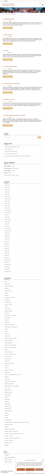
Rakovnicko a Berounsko (10, 381)
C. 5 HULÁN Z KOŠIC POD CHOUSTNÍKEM (11, 83)
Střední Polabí (8, 408)
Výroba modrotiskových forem (11, 151)
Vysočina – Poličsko (9, 440)
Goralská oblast (8, 302)
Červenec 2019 (8, 219)
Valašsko (6, 426)
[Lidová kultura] (8, 4)
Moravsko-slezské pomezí (10, 354)
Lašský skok (7, 333)
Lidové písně (7, 336)
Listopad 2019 (7, 212)
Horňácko (7, 306)
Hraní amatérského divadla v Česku (12, 146)
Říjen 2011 (7, 262)
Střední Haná (7, 404)
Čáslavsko (7, 288)
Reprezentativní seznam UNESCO (12, 386)
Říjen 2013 (7, 255)
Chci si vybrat (39, 469)
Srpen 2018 (7, 232)
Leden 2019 (7, 226)
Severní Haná (7, 388)
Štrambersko (7, 399)
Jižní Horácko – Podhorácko (10, 315)
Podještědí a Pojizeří (9, 370)
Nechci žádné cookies (30, 469)
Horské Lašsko (8, 308)
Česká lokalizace (8, 461)
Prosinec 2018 (8, 228)
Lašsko (6, 331)
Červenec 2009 (8, 264)
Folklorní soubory (15, 168)
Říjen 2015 (7, 251)
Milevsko (6, 349)
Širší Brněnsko (8, 395)
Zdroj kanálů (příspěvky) (10, 457)
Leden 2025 (7, 187)
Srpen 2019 (7, 217)
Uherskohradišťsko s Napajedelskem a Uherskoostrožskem (17, 422)
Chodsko (6, 295)
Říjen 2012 (7, 257)
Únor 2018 (7, 237)
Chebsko (6, 292)
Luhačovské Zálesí (8, 340)
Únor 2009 (7, 269)
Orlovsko (6, 365)
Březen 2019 (7, 221)
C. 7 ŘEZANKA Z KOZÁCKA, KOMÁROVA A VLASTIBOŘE (14, 115)
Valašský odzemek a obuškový (11, 431)
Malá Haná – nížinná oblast (10, 347)
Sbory (13, 166)
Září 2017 (7, 244)
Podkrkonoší (7, 372)
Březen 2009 (7, 266)
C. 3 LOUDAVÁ (6, 50)
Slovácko (7, 397)
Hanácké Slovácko (8, 304)
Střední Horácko (8, 406)
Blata (6, 281)
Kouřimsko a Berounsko (10, 324)
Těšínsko (7, 415)
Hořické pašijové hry (9, 149)
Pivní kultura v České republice (11, 153)
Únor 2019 (7, 223)
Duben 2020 (7, 205)
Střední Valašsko (8, 410)
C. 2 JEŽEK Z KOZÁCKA (7, 34)
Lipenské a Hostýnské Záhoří (11, 338)
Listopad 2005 (7, 271)
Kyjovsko (7, 329)
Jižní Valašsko (8, 317)
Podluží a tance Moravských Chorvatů (12, 374)
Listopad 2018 (7, 230)
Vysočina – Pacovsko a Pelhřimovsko (12, 438)
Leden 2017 (7, 246)
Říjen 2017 (7, 242)
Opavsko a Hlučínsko (9, 363)
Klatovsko (7, 320)
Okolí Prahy (7, 361)
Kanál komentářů (8, 459)
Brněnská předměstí (9, 286)
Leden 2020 (7, 207)
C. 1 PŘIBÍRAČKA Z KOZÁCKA (8, 19)
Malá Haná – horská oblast (10, 345)
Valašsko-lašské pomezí (10, 429)
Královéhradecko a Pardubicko (11, 326)
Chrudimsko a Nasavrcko (10, 297)
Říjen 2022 (7, 194)
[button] (42, 460)
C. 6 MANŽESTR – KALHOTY (8, 99)
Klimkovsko (7, 322)
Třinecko (6, 417)
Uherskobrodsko (8, 420)
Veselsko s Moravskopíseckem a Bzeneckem (14, 433)
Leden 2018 (7, 239)
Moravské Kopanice (9, 351)
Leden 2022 (7, 196)
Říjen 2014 (7, 253)
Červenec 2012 (8, 260)
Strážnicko (7, 401)
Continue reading (7, 27)
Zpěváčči (6, 445)
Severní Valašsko (8, 392)
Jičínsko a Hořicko (8, 311)
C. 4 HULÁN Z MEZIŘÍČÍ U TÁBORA (10, 66)
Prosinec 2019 (8, 210)
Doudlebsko (7, 299)
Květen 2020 (7, 203)
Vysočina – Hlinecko (9, 435)
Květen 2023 (7, 192)
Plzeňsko (7, 367)
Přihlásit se (7, 455)
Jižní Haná (7, 313)
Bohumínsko (7, 283)
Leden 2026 (7, 185)
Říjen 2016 (7, 248)
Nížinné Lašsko (8, 358)
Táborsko (10, 36)
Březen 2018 (7, 235)
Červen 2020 (7, 201)
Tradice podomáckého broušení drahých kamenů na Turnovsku (17, 156)
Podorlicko (7, 376)
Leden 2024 (7, 189)
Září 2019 (7, 214)
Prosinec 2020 (8, 198)
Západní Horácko (8, 442)
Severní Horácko (8, 390)
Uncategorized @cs (9, 424)
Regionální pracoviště (9, 383)
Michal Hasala (8, 175)
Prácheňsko (7, 379)
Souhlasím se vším (20, 469)
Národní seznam (8, 356)
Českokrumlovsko (8, 290)
